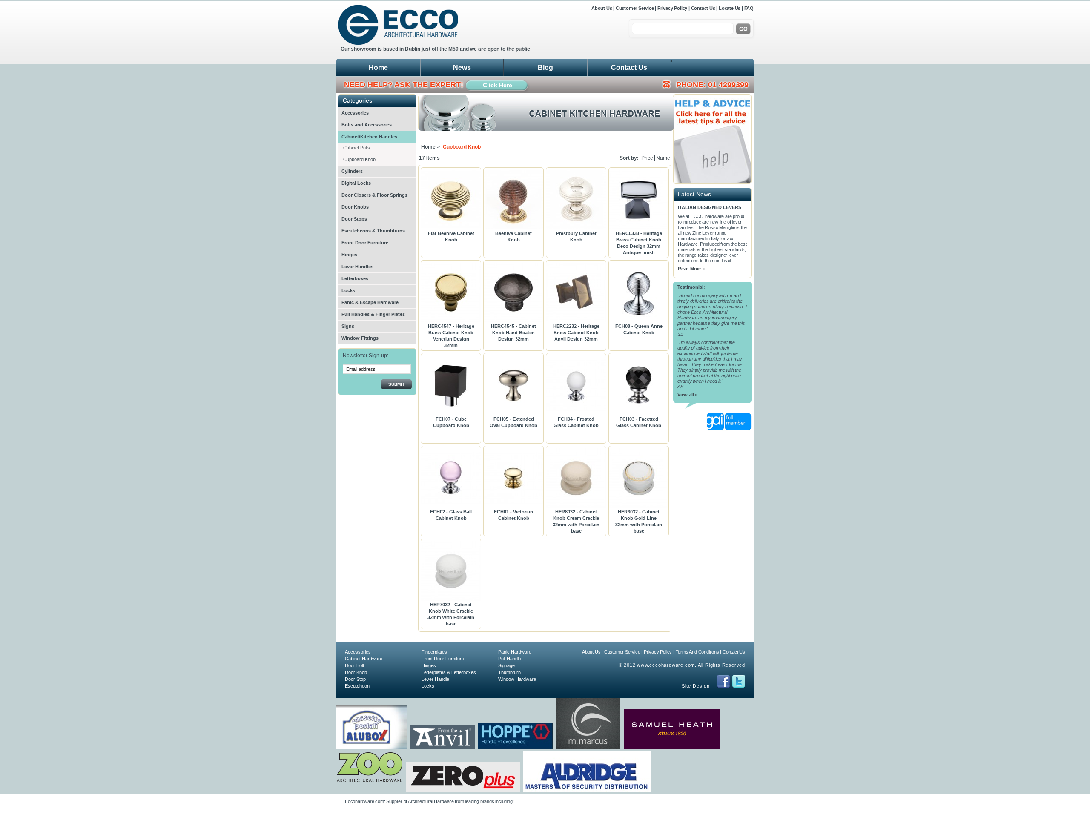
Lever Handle (435, 679)
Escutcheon (357, 685)
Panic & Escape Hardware (370, 302)
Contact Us (703, 8)
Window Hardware (517, 679)
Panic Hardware (514, 651)
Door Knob (356, 672)
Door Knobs (355, 206)
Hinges (349, 254)
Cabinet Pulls (356, 147)
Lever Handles (357, 266)
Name (663, 158)
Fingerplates (434, 651)
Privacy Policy (672, 8)
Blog (545, 67)
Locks (348, 290)
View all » (687, 394)
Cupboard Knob (359, 159)
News (462, 67)
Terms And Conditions (697, 651)
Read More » (691, 268)
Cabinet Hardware (363, 658)
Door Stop (355, 679)
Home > (430, 146)
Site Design (696, 685)
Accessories (355, 112)
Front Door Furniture (364, 242)
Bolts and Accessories (366, 124)
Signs (347, 326)
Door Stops (354, 218)
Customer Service (635, 8)
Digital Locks (356, 183)
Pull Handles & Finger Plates (373, 314)
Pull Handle (509, 658)
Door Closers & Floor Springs (374, 195)
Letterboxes (354, 278)
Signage (506, 665)
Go (743, 29)
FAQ (749, 8)
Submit (396, 384)
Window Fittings (360, 338)
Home (378, 67)
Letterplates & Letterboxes (449, 672)
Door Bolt (354, 665)
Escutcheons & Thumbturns (373, 230)
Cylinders (352, 171)
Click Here (497, 85)
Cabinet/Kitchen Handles (369, 136)
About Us (602, 8)
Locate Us (729, 8)
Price (647, 158)
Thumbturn (509, 672)
